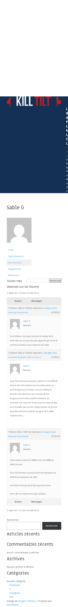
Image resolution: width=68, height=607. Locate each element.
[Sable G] (19, 245)
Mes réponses (14, 262)
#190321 (55, 357)
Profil (10, 250)
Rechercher (13, 519)
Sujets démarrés (15, 256)
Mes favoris (13, 275)
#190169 (55, 436)
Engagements (14, 269)
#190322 (55, 312)
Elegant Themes (26, 601)
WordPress (12, 604)
